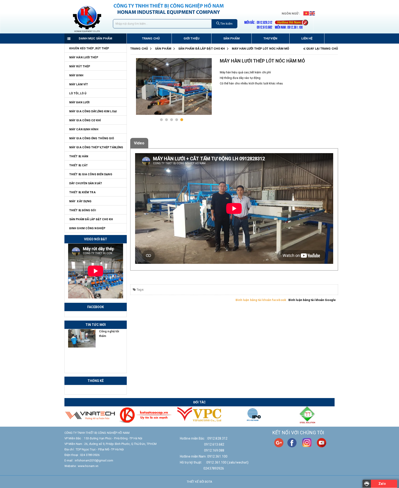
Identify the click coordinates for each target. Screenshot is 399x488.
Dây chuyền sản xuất (85, 183)
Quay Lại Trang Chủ (321, 48)
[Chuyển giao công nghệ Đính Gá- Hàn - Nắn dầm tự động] (82, 338)
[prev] (136, 92)
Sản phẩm (231, 38)
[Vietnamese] (306, 13)
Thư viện (270, 38)
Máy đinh (76, 75)
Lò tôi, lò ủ (77, 93)
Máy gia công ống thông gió (91, 138)
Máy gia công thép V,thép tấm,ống (96, 147)
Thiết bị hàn (78, 156)
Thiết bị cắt (78, 165)
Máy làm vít (78, 84)
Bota (208, 481)
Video (139, 143)
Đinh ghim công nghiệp (87, 228)
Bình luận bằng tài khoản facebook (261, 300)
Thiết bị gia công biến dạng (90, 174)
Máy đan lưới (79, 102)
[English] (312, 13)
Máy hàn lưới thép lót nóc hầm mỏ (260, 48)
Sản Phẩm (163, 48)
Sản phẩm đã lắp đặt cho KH (91, 219)
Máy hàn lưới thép (83, 57)
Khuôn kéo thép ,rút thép (89, 48)
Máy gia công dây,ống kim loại (93, 111)
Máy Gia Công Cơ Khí (85, 120)
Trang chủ (151, 38)
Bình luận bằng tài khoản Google (312, 300)
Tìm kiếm (226, 23)
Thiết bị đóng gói (82, 210)
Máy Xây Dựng (80, 201)
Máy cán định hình (83, 129)
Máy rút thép (79, 66)
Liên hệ (307, 38)
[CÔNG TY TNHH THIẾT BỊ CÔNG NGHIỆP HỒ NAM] (87, 19)
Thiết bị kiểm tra (82, 192)
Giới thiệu (192, 38)
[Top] (8, 479)
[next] (207, 92)
